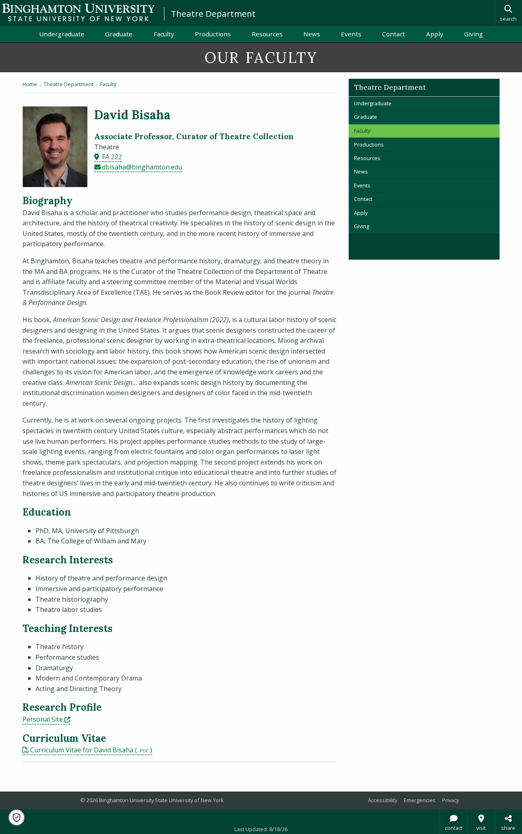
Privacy (450, 800)
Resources (267, 34)
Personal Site (46, 719)
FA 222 (112, 156)
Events (351, 34)
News (311, 34)
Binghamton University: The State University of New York (78, 12)
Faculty (164, 34)
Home (29, 84)
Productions (213, 34)
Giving (473, 34)
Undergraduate (61, 34)
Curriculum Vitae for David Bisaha (81, 749)
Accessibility (382, 800)
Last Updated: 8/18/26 (261, 829)
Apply (434, 34)
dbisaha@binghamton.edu (142, 166)
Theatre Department (213, 13)
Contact (393, 34)
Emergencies (420, 800)
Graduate (119, 34)
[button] (16, 817)
